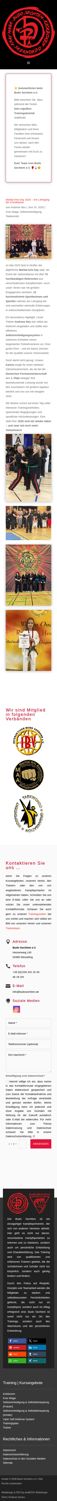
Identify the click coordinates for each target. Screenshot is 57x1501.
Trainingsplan (11, 1423)
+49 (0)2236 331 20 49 (26, 972)
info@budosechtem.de (26, 991)
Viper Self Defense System (18, 1419)
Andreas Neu (18, 207)
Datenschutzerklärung (15, 1454)
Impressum (9, 1450)
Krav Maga (12, 211)
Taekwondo (12, 216)
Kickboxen (9, 1393)
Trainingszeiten (37, 914)
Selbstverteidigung (31, 211)
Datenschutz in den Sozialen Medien (24, 1458)
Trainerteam (13, 928)
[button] (17, 1341)
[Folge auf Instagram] (16, 1009)
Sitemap (8, 1462)
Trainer (7, 1427)
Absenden (41, 1143)
